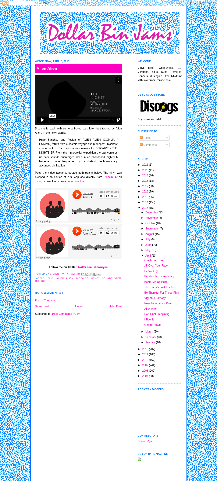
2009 (145, 365)
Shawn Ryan (145, 441)
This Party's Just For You (159, 287)
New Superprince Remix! (159, 303)
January (150, 342)
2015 (145, 197)
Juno (38, 181)
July (148, 239)
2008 (145, 370)
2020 (145, 170)
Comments (150, 144)
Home (78, 306)
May (148, 250)
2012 (145, 349)
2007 (145, 376)
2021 (145, 164)
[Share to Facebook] (95, 274)
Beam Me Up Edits (156, 281)
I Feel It (149, 319)
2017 (145, 186)
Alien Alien (64, 278)
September (152, 228)
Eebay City (151, 271)
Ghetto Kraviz (152, 324)
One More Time (153, 260)
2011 (145, 354)
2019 (145, 175)
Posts (147, 137)
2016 (145, 191)
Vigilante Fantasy (155, 298)
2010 (145, 359)
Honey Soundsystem (106, 278)
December (152, 212)
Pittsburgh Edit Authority (159, 276)
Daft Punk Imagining (156, 314)
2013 (51, 278)
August (150, 234)
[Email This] (83, 274)
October (150, 223)
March (149, 331)
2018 (145, 180)
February (151, 337)
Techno (40, 281)
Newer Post (42, 306)
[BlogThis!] (87, 274)
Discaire (109, 177)
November (152, 217)
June (148, 244)
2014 (145, 202)
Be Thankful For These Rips (161, 292)
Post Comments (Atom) (66, 313)
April (148, 255)
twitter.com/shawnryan (93, 267)
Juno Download (76, 181)
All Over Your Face (156, 265)
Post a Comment (45, 300)
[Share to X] (91, 274)
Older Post (115, 306)
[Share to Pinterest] (99, 274)
